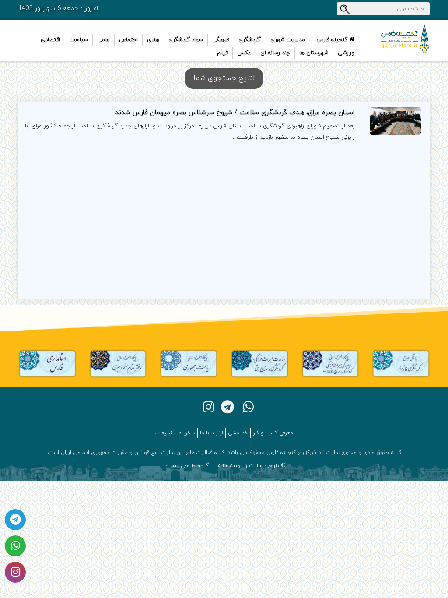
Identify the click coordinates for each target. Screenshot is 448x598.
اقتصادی (50, 40)
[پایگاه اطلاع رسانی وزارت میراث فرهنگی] (259, 363)
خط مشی (238, 432)
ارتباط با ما (211, 432)
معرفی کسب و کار (273, 432)
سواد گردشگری (185, 40)
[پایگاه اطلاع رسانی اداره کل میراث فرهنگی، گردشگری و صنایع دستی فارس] (330, 363)
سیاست (79, 40)
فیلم (222, 53)
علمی (103, 40)
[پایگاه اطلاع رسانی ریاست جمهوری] (188, 363)
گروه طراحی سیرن (187, 466)
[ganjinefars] (401, 38)
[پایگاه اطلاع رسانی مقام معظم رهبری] (118, 363)
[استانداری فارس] (47, 363)
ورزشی (346, 53)
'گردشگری (249, 40)
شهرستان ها (314, 53)
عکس (244, 53)
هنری (153, 40)
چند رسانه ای (275, 53)
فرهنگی (220, 40)
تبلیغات (163, 432)
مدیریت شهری (287, 40)
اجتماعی (128, 40)
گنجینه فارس (332, 40)
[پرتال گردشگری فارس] (401, 363)
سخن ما (186, 432)
